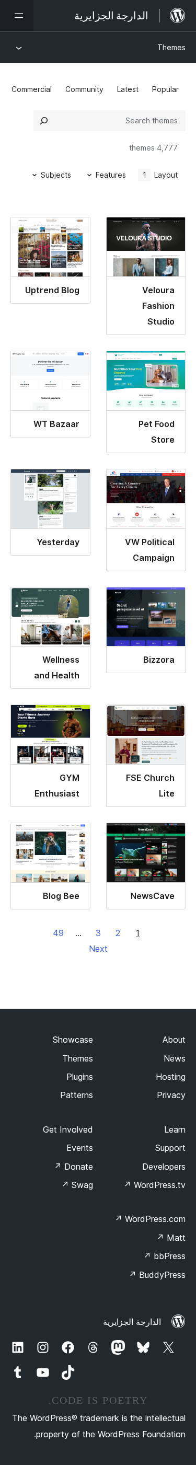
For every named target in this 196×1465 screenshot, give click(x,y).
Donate (73, 1166)
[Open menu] (16, 15)
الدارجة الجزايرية (132, 1322)
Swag (77, 1185)
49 (58, 933)
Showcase (73, 1039)
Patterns (76, 1095)
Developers (164, 1166)
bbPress (164, 1256)
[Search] (43, 120)
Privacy (171, 1095)
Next (98, 948)
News (175, 1058)
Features (111, 174)
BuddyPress (157, 1275)
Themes (171, 47)
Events (79, 1148)
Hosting (171, 1076)
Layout (160, 174)
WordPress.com (150, 1219)
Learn (175, 1129)
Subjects (56, 174)
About (174, 1039)
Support (170, 1148)
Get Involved (68, 1129)
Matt (171, 1237)
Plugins (79, 1076)
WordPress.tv (154, 1185)
